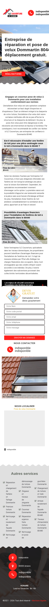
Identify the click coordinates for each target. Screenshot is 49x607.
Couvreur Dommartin (26, 511)
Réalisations (13, 74)
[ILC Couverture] (12, 13)
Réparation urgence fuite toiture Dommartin (26, 522)
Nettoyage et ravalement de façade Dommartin (10, 523)
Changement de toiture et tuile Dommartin (41, 492)
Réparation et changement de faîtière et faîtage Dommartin (10, 492)
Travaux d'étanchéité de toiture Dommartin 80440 (41, 525)
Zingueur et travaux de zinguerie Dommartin (26, 498)
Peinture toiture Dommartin (10, 510)
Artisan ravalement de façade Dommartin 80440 (41, 508)
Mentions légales (39, 600)
